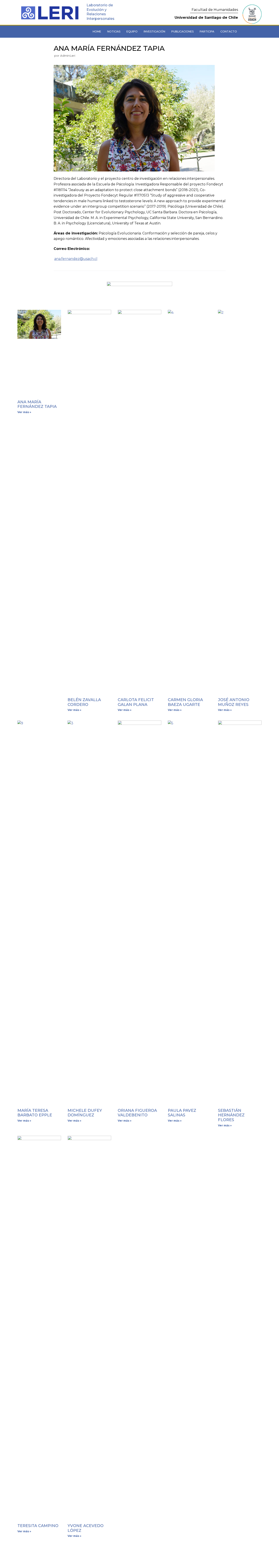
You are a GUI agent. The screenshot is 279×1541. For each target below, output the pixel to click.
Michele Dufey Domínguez (85, 1113)
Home (97, 31)
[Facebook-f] (47, 31)
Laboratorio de (100, 5)
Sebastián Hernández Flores (231, 1115)
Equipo (132, 31)
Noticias (113, 31)
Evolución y (97, 10)
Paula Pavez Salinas (182, 1113)
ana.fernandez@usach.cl (75, 259)
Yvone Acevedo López (86, 1528)
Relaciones (96, 14)
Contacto (228, 31)
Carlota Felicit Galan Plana (136, 702)
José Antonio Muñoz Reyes (233, 702)
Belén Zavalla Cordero (84, 702)
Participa (207, 31)
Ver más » (24, 412)
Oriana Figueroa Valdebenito (137, 1113)
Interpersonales (100, 19)
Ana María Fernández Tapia (37, 404)
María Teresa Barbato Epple (34, 1113)
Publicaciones (182, 31)
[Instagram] (59, 31)
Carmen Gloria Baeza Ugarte (185, 702)
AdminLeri (67, 55)
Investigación (154, 31)
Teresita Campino (37, 1525)
